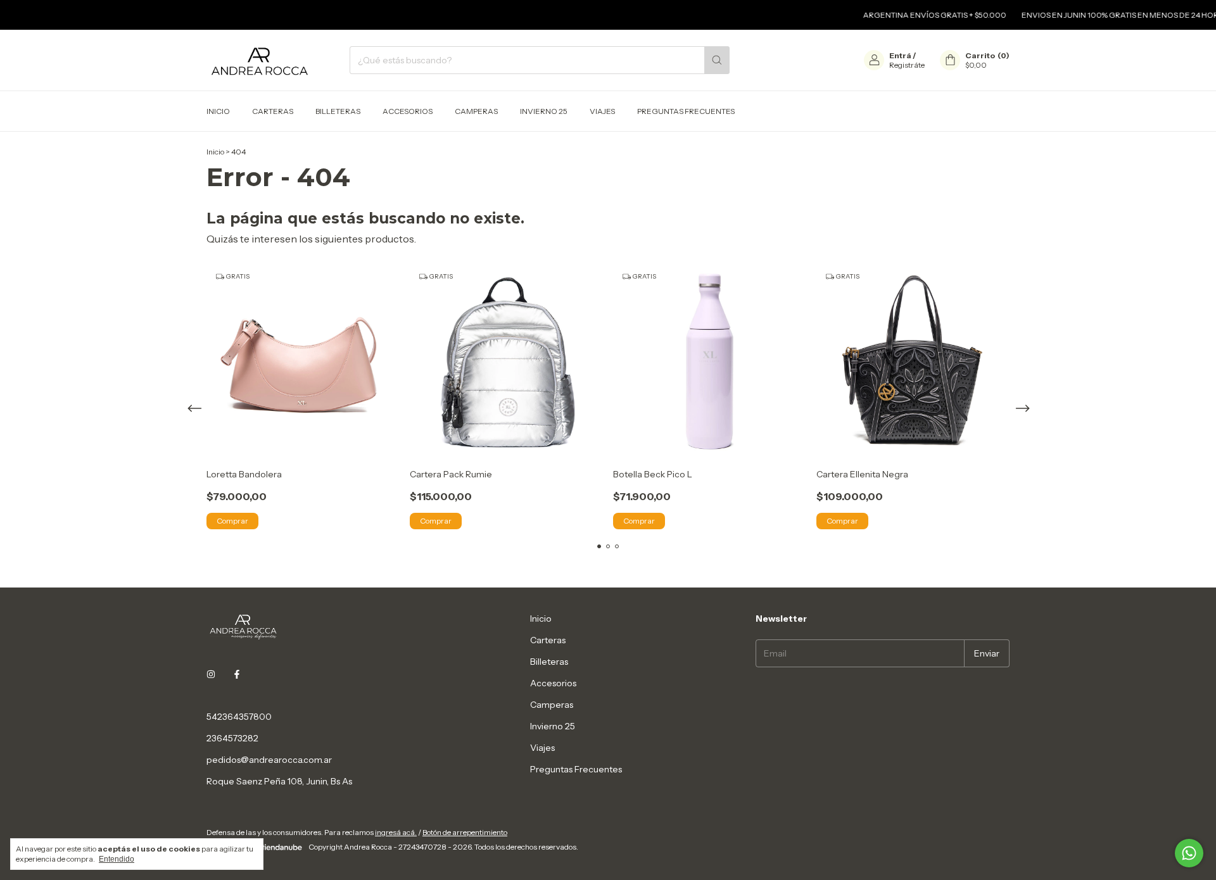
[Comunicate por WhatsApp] (1189, 853)
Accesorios (408, 111)
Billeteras (337, 111)
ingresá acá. (396, 832)
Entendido (116, 859)
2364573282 (232, 738)
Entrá (900, 55)
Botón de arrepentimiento (464, 832)
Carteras (272, 111)
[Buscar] (717, 60)
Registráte (907, 65)
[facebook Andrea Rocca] (236, 675)
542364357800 (239, 716)
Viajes (602, 111)
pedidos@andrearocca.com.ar (269, 759)
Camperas (476, 111)
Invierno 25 (543, 111)
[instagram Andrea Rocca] (210, 675)
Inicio (218, 111)
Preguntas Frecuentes (686, 111)
